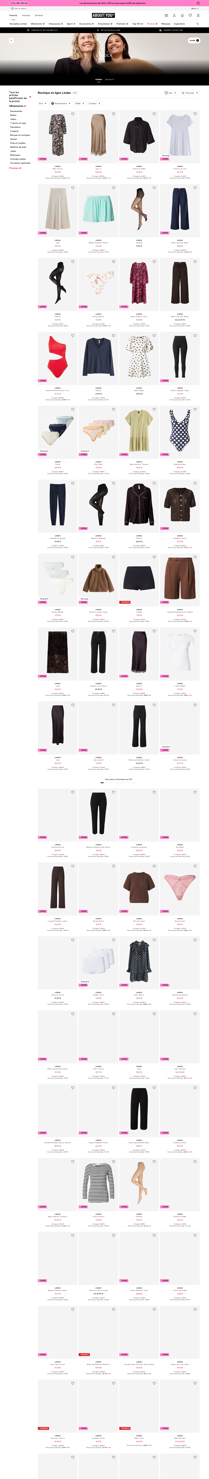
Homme (26, 15)
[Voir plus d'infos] (57, 180)
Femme (13, 15)
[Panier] (198, 15)
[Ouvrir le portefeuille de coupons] (166, 15)
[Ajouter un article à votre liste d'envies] (73, 114)
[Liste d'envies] (190, 15)
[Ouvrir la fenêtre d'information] (198, 3)
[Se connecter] (174, 15)
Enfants (39, 15)
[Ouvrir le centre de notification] (182, 15)
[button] (170, 93)
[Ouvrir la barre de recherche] (196, 24)
